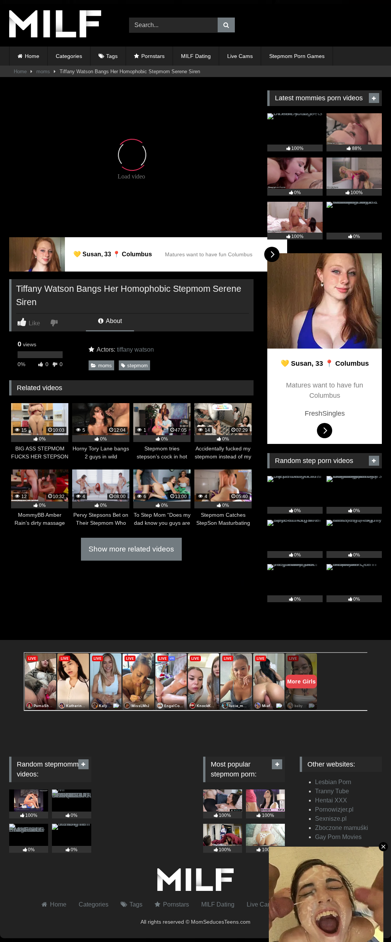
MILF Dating (196, 56)
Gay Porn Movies (338, 837)
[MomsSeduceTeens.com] (60, 25)
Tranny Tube (332, 791)
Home (32, 56)
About (113, 321)
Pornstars (153, 56)
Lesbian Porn (333, 782)
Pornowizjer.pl (334, 809)
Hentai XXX (331, 800)
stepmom (137, 365)
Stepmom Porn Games (297, 56)
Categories (69, 56)
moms (43, 71)
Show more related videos (131, 549)
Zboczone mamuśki (341, 828)
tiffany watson (135, 349)
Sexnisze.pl (331, 818)
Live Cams (240, 56)
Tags (112, 56)
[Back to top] (367, 919)
